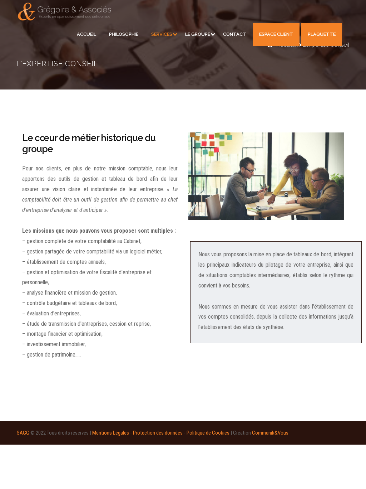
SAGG (23, 433)
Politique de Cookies (208, 433)
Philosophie (123, 34)
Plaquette (322, 34)
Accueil (86, 34)
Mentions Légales (110, 433)
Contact (234, 34)
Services (161, 34)
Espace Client (276, 34)
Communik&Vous (270, 433)
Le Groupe (197, 34)
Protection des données (158, 433)
